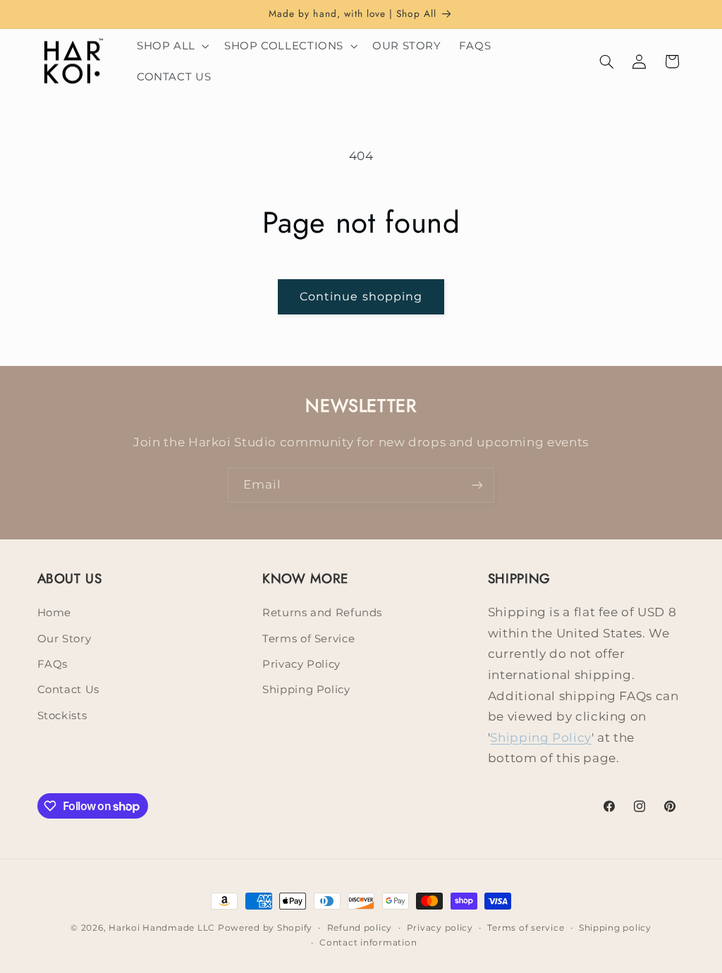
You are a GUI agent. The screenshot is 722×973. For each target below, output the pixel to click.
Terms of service (525, 928)
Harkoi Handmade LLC (162, 928)
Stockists (62, 715)
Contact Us (68, 689)
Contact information (368, 943)
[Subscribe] (477, 484)
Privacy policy (440, 928)
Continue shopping (361, 296)
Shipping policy (615, 928)
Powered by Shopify (265, 928)
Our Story (64, 638)
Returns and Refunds (322, 612)
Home (54, 612)
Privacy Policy (301, 664)
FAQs (52, 664)
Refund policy (360, 928)
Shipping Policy (306, 689)
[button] (171, 45)
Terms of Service (308, 638)
